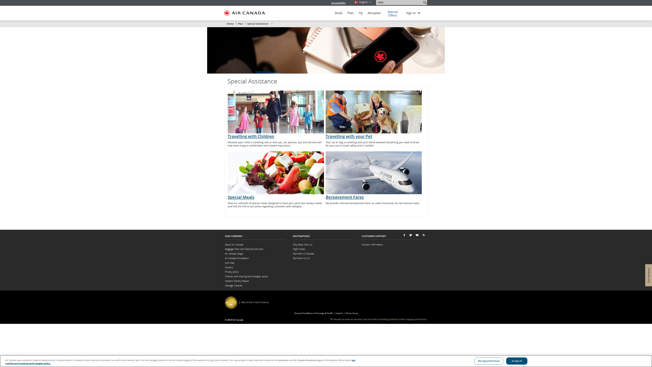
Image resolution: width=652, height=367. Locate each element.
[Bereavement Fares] (374, 172)
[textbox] (399, 2)
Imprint (339, 313)
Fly (361, 13)
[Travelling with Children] (276, 112)
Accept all (517, 360)
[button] (424, 2)
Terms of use (352, 313)
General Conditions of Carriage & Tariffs (314, 313)
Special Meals (241, 197)
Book (338, 13)
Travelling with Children (251, 136)
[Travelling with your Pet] (374, 112)
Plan (350, 13)
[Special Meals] (276, 172)
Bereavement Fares (345, 197)
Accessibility (338, 3)
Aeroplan (374, 13)
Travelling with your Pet (349, 136)
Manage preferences (489, 360)
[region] (326, 361)
